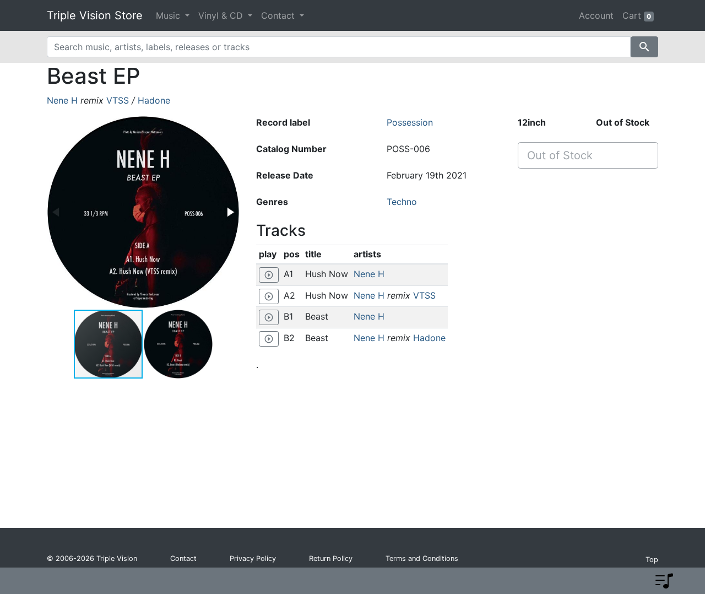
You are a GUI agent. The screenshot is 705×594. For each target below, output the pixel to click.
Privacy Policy (253, 558)
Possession (410, 122)
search (644, 46)
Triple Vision (116, 558)
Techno (402, 201)
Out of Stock (560, 155)
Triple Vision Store (95, 15)
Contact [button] (279, 15)
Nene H (62, 100)
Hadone (154, 100)
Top (652, 559)
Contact (183, 558)
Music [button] (169, 15)
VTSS (117, 100)
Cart (636, 15)
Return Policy (330, 558)
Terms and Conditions (422, 558)
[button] (229, 212)
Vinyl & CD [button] (222, 15)
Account (596, 15)
